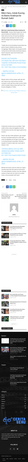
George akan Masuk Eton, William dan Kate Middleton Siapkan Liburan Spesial (18, 242)
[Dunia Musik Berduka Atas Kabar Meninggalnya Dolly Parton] (5, 228)
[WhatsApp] (14, 25)
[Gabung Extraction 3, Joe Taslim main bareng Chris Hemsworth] (5, 318)
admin (5, 22)
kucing (14, 179)
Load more (13, 324)
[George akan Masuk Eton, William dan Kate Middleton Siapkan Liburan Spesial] (5, 242)
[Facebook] (7, 25)
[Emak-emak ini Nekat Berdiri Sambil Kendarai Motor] (5, 384)
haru (6, 179)
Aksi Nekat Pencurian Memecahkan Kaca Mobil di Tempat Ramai (21, 196)
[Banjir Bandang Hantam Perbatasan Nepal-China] (5, 304)
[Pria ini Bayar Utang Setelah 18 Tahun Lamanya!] (5, 370)
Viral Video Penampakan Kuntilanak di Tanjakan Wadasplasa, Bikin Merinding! (18, 376)
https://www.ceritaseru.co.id (14, 216)
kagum (10, 179)
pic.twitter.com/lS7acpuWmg (13, 67)
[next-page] (5, 248)
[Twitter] (10, 25)
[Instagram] (14, 449)
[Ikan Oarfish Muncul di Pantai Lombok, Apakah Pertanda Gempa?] (5, 296)
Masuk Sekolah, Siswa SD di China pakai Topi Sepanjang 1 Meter (7, 196)
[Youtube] (17, 449)
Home (2, 6)
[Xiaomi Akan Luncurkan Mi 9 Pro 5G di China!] (5, 358)
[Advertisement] (14, 269)
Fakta (6, 6)
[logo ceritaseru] (14, 421)
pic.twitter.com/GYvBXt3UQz (13, 155)
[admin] (2, 22)
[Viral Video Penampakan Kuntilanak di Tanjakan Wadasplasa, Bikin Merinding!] (5, 377)
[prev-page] (2, 248)
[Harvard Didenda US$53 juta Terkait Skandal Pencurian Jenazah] (5, 235)
